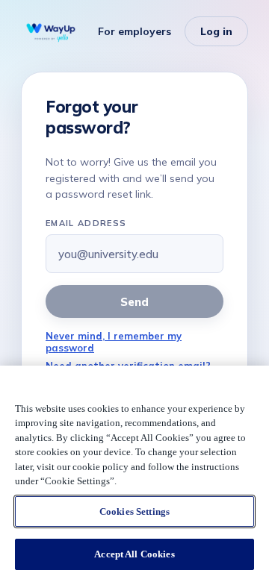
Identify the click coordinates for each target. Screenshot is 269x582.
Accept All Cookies (134, 554)
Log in (216, 31)
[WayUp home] (51, 31)
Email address (86, 223)
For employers (134, 31)
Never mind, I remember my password (114, 342)
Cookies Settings (134, 511)
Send (134, 302)
